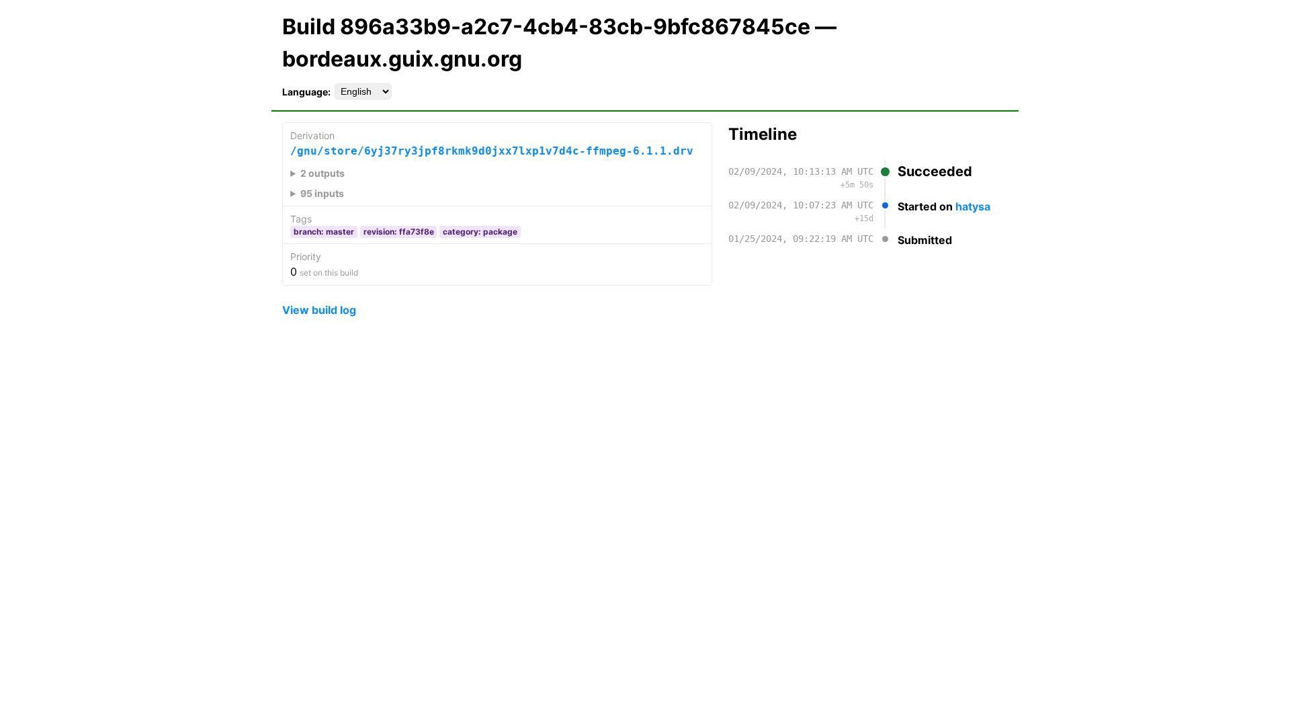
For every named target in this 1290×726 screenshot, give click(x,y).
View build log (319, 310)
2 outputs (322, 173)
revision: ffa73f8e (398, 232)
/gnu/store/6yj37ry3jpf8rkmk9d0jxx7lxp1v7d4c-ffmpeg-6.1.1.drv (491, 151)
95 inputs (322, 193)
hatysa (972, 206)
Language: (306, 91)
